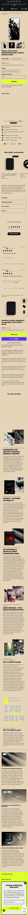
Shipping (10, 65)
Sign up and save (6, 879)
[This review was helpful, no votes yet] (20, 264)
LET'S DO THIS (14, 908)
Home (3, 13)
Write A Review (14, 233)
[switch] (24, 912)
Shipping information (7, 202)
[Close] (25, 883)
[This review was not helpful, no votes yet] (23, 264)
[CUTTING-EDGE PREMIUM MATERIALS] (14, 759)
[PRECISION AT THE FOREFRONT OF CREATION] (14, 796)
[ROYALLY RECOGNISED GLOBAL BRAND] (14, 839)
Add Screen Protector (7, 74)
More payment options (14, 342)
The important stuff (7, 874)
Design (3, 68)
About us (4, 210)
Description (4, 197)
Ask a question (5, 206)
